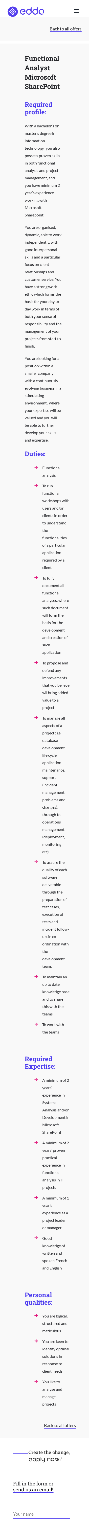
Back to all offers (66, 28)
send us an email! (33, 1489)
